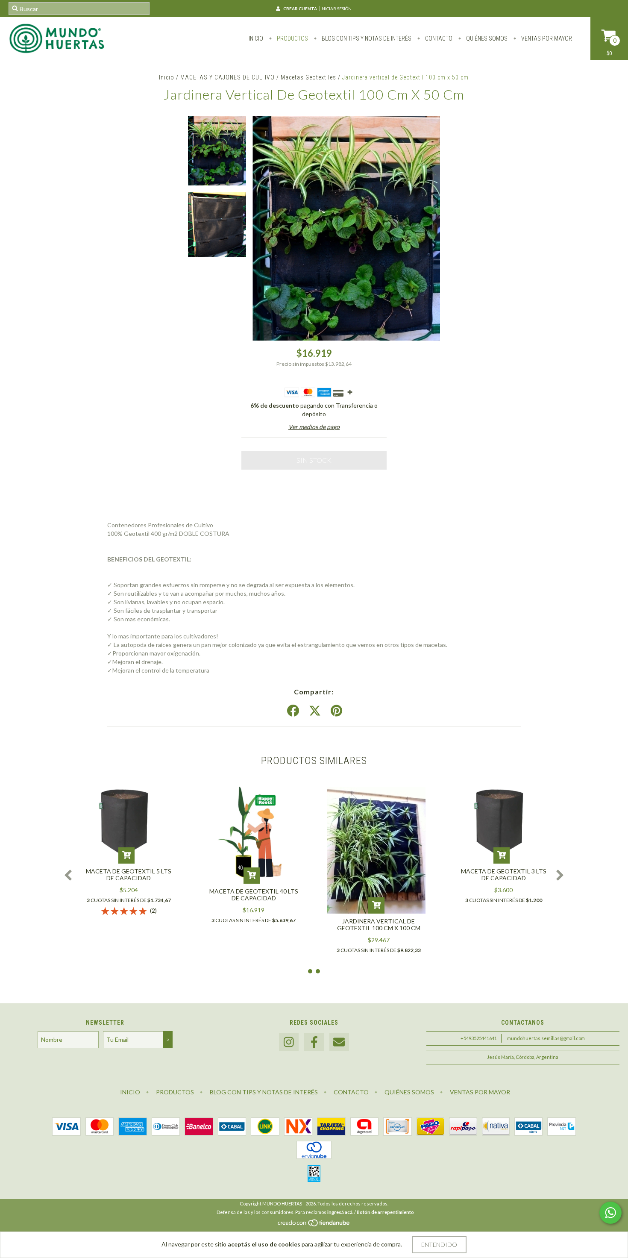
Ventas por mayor (546, 38)
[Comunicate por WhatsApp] (610, 1213)
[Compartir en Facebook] (293, 711)
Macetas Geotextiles (308, 77)
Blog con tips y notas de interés (365, 38)
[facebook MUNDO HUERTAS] (314, 1042)
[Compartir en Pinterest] (336, 711)
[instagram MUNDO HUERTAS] (289, 1042)
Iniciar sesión (336, 8)
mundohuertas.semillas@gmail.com (546, 1038)
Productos (292, 38)
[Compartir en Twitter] (315, 711)
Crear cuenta (300, 8)
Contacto (438, 38)
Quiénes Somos (486, 38)
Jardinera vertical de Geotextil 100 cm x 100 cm (378, 924)
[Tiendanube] (314, 1225)
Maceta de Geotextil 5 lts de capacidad (128, 874)
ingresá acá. (340, 1212)
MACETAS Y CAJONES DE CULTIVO (227, 77)
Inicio (256, 38)
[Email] (339, 1042)
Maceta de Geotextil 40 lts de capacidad (253, 895)
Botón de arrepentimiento (385, 1212)
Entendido (439, 1244)
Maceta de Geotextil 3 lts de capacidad (503, 874)
